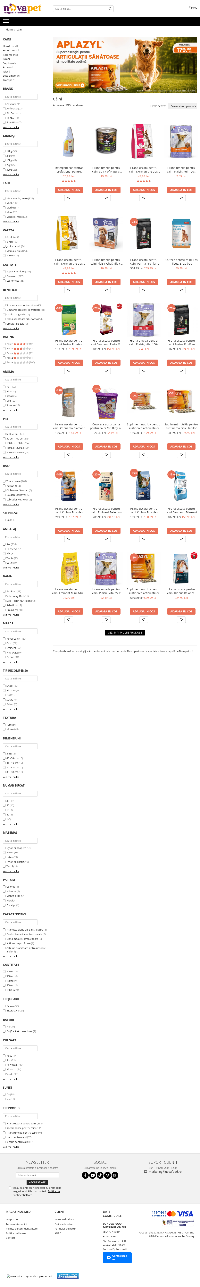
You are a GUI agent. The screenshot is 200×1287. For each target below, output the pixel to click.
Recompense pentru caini (21, 1128)
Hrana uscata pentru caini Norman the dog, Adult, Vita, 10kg (143, 169)
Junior (9, 241)
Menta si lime (14, 896)
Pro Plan (11, 591)
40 (7, 814)
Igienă (6, 71)
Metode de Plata (64, 1219)
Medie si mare (14, 216)
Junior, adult (13, 246)
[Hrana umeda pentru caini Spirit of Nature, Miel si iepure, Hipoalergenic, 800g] (106, 141)
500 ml (10, 985)
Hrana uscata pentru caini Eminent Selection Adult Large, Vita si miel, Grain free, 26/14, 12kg (106, 510)
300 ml (10, 976)
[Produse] (6, 22)
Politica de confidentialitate (22, 1228)
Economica (12, 280)
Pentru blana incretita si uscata (24, 934)
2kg (8, 165)
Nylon (9, 852)
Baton (9, 704)
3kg (8, 156)
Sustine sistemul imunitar (21, 305)
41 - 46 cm (12, 762)
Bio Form (11, 113)
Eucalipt (11, 905)
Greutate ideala (15, 323)
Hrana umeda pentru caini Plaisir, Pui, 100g (181, 169)
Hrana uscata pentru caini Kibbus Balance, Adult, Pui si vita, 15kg (181, 591)
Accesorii (8, 67)
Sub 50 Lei (12, 434)
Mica (9, 203)
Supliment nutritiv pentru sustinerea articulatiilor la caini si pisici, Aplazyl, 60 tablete (144, 426)
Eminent (11, 648)
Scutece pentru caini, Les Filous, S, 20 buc (181, 261)
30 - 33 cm (12, 772)
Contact (10, 1238)
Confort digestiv (15, 314)
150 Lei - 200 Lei (15, 447)
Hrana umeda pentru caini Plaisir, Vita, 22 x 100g (106, 591)
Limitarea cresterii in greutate (23, 309)
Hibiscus (11, 891)
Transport (8, 80)
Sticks (9, 699)
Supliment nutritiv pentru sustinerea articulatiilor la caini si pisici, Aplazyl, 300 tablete (144, 591)
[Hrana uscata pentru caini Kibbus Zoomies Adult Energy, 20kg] (69, 486)
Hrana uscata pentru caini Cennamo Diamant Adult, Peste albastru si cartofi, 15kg (181, 510)
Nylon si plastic (15, 862)
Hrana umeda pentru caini (21, 1132)
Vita (8, 391)
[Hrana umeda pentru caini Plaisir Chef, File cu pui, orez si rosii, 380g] (106, 233)
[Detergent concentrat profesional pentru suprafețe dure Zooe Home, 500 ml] (69, 141)
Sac (8, 544)
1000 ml (10, 990)
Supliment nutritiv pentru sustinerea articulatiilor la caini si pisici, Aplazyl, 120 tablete (181, 426)
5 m (8, 753)
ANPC (57, 1233)
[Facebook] (85, 1175)
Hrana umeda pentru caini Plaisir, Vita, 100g (143, 342)
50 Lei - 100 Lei (14, 438)
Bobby (10, 118)
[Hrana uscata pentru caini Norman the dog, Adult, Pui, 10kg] (69, 233)
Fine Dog (11, 652)
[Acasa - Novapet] (22, 8)
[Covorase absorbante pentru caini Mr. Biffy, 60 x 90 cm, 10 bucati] (106, 402)
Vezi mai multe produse (125, 632)
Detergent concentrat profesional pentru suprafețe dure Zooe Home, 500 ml (69, 169)
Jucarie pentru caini (17, 1142)
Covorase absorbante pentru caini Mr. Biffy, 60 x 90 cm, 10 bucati (106, 426)
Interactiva (12, 1010)
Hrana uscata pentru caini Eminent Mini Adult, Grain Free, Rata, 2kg (68, 591)
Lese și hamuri (11, 75)
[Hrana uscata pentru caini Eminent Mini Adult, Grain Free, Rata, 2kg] (69, 568)
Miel (8, 400)
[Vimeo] (107, 1175)
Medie (10, 207)
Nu (8, 1026)
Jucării (6, 59)
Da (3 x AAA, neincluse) (19, 1031)
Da (8, 520)
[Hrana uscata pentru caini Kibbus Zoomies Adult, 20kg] (144, 486)
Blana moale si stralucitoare (22, 939)
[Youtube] (92, 1175)
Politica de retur (63, 1224)
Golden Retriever (16, 495)
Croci (9, 643)
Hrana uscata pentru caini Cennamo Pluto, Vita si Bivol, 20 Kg (106, 342)
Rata (9, 396)
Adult (9, 237)
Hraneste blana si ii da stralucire (24, 929)
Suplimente (9, 63)
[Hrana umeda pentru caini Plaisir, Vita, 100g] (144, 320)
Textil (9, 866)
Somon (10, 405)
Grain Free (12, 610)
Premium (11, 276)
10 (7, 810)
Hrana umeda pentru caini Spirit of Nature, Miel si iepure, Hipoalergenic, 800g (106, 169)
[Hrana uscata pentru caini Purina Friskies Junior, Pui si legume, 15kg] (69, 320)
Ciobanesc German (17, 490)
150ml (9, 981)
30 (7, 801)
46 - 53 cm (12, 758)
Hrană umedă (11, 50)
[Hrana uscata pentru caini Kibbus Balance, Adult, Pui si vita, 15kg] (181, 568)
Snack (9, 685)
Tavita (9, 558)
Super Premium (15, 271)
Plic (8, 553)
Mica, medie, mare (17, 198)
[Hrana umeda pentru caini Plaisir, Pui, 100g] (181, 141)
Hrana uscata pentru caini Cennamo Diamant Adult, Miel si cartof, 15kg (68, 426)
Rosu (9, 1055)
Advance (11, 104)
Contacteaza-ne (120, 1257)
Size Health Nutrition (18, 600)
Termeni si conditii (16, 1224)
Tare (9, 724)
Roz (8, 1060)
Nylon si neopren (16, 848)
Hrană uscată (10, 46)
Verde (9, 1074)
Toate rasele (13, 481)
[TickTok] (100, 1175)
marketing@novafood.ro (165, 1171)
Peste (9, 344)
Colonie (10, 886)
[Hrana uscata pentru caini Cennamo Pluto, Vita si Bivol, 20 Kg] (106, 320)
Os (8, 695)
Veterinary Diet (15, 596)
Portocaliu (12, 1065)
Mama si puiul (14, 251)
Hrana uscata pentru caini (21, 1123)
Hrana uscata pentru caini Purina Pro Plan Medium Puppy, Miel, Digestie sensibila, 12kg (181, 342)
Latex (9, 857)
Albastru (11, 1069)
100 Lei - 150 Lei (15, 443)
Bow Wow (12, 122)
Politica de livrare (16, 1233)
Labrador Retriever (17, 499)
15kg (9, 160)
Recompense (10, 54)
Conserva (11, 549)
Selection (11, 605)
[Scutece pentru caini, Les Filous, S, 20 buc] (181, 233)
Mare (9, 212)
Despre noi (12, 1219)
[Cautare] (110, 8)
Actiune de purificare (18, 943)
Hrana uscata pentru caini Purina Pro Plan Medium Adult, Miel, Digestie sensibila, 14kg (144, 261)
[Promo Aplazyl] (125, 65)
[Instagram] (115, 1175)
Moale (10, 729)
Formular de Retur (65, 1228)
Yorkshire (11, 485)
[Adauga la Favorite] (68, 198)
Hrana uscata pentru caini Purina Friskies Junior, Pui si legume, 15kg (69, 342)
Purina (10, 657)
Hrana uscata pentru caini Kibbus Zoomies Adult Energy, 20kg (69, 510)
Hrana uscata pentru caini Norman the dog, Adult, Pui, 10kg (68, 261)
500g (9, 169)
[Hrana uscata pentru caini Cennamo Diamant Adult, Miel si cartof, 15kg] (69, 402)
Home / (11, 29)
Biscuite (10, 690)
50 (7, 805)
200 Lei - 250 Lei (15, 452)
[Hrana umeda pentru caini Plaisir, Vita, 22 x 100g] (106, 568)
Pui (8, 386)
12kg (9, 151)
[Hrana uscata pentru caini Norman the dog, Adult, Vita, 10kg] (144, 141)
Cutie (9, 562)
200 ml (10, 971)
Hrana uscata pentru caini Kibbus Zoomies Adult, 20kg (144, 510)
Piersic (10, 900)
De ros (10, 1006)
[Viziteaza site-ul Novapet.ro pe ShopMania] (68, 1276)
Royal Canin (13, 638)
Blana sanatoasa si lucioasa (22, 319)
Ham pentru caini (16, 1137)
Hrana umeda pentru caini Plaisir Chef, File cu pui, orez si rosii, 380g (106, 261)
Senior (10, 255)
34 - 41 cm (12, 767)
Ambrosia (12, 108)
